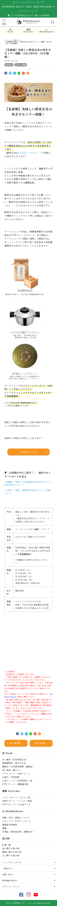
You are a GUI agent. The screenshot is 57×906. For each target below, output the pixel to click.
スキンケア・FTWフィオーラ (16, 821)
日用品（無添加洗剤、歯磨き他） (18, 831)
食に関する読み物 (10, 848)
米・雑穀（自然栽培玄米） (15, 759)
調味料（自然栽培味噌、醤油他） (18, 766)
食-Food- (10, 30)
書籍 (4, 828)
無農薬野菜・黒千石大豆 (14, 763)
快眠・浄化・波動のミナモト (16, 817)
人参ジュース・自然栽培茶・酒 (17, 780)
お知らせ (9, 65)
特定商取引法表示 (9, 880)
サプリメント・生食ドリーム (16, 773)
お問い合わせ (7, 874)
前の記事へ (16, 743)
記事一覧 (6, 844)
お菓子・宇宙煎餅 (10, 777)
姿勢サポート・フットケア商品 (17, 800)
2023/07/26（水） (11, 60)
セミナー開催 (20, 65)
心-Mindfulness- (47, 30)
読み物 (6, 838)
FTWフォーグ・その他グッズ (16, 804)
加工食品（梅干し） (11, 770)
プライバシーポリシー (11, 886)
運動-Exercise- (28, 30)
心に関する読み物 (10, 855)
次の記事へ (41, 743)
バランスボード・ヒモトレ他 (16, 797)
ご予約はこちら (28, 452)
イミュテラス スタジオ (11, 862)
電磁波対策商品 (9, 824)
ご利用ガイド (7, 868)
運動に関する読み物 (11, 851)
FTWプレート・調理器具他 (15, 784)
